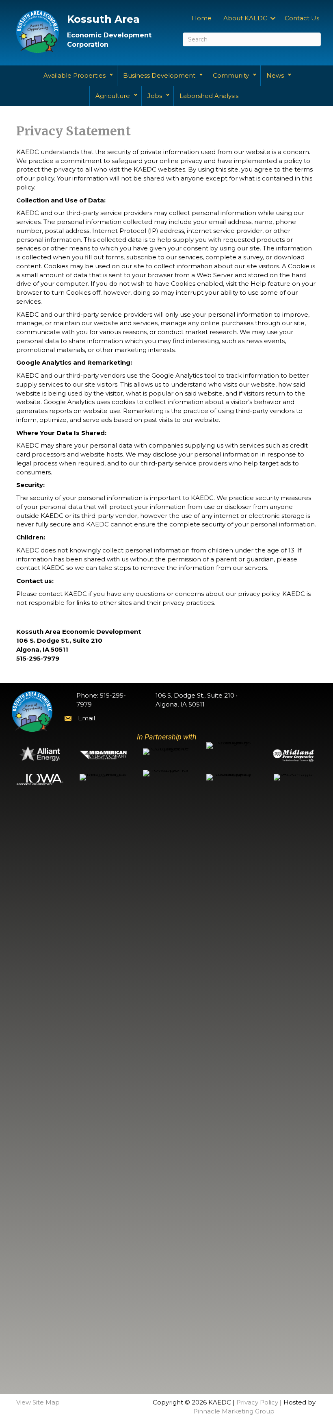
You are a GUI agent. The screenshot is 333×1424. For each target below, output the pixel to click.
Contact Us (302, 18)
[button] (273, 18)
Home (202, 18)
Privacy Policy (257, 1402)
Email (86, 718)
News (275, 75)
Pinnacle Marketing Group (234, 1411)
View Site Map (38, 1402)
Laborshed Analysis (208, 96)
